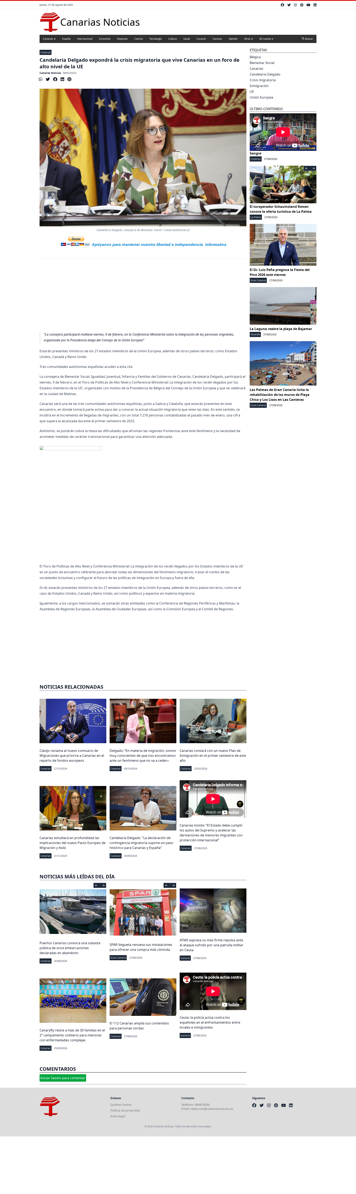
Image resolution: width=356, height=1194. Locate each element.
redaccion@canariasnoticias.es (212, 1109)
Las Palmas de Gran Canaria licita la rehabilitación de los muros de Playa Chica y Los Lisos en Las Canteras (279, 394)
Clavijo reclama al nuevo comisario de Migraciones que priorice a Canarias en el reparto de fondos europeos (72, 755)
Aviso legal (117, 1116)
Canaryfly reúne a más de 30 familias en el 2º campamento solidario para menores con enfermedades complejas (72, 1035)
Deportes (122, 39)
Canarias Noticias (50, 73)
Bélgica (255, 57)
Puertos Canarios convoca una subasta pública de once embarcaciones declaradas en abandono (70, 948)
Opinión (233, 39)
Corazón (201, 39)
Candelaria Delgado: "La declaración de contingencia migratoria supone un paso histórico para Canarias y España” (141, 843)
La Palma (256, 217)
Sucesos (217, 39)
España (66, 39)
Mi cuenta (265, 39)
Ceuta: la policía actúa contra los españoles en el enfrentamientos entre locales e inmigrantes (210, 1022)
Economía (104, 39)
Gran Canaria (118, 957)
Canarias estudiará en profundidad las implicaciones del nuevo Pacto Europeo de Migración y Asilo (72, 843)
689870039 (202, 1105)
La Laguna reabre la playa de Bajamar (281, 329)
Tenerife (255, 334)
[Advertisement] (143, 297)
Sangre (255, 153)
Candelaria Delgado (265, 74)
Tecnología (155, 39)
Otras (247, 39)
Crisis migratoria (263, 80)
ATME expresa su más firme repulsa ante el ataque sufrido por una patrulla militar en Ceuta (211, 945)
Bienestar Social (262, 62)
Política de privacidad (125, 1110)
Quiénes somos (121, 1105)
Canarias (48, 39)
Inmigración (259, 86)
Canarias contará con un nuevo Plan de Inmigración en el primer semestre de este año (213, 755)
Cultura (172, 39)
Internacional (85, 39)
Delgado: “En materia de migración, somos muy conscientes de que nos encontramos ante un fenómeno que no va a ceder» (143, 755)
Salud (186, 39)
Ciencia (138, 39)
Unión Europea (261, 97)
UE (252, 91)
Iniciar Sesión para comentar (62, 1078)
